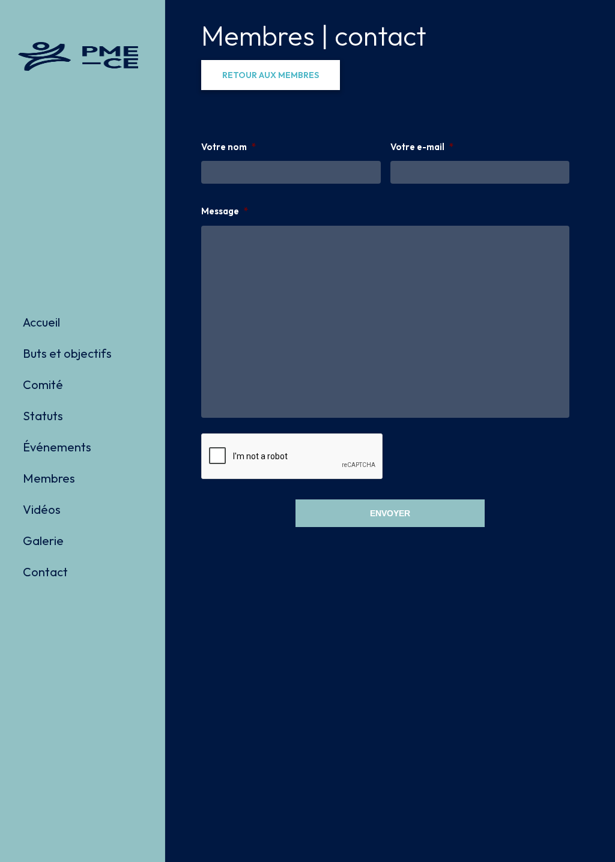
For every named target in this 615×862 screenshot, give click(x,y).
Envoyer (390, 513)
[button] (270, 75)
